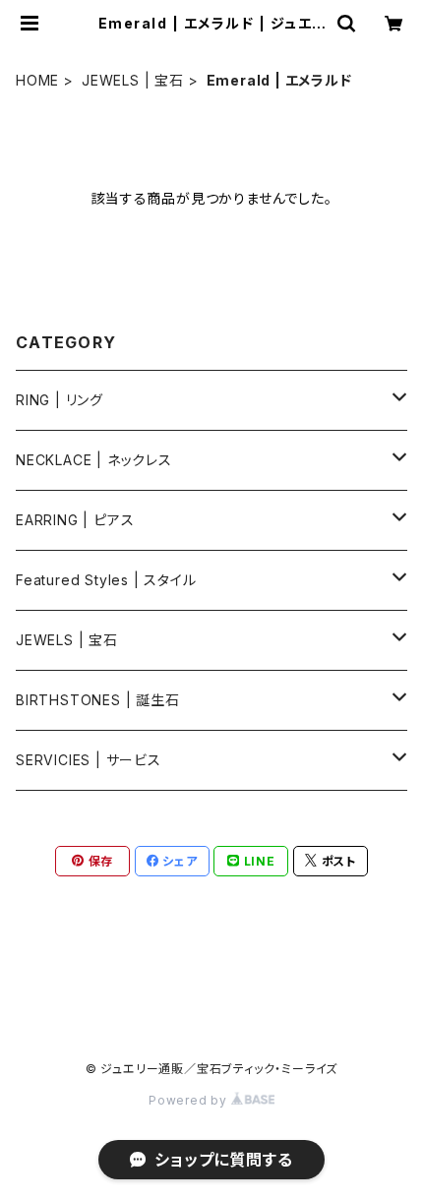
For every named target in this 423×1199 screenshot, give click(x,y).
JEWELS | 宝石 (133, 80)
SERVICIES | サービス (88, 759)
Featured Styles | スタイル (106, 579)
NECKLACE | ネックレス (94, 459)
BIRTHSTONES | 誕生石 (98, 699)
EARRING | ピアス (75, 519)
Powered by (190, 1100)
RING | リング (59, 399)
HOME (37, 80)
